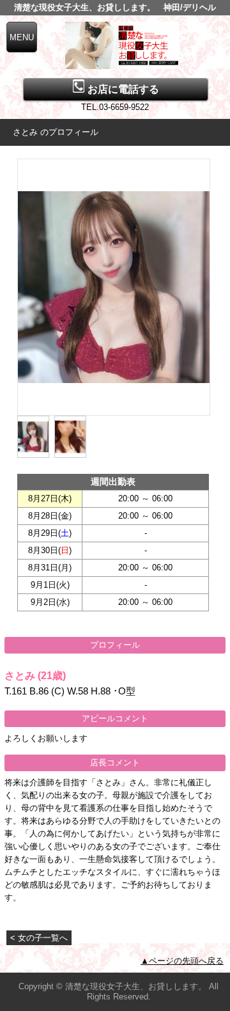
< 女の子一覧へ (39, 938)
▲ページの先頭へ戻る (182, 961)
